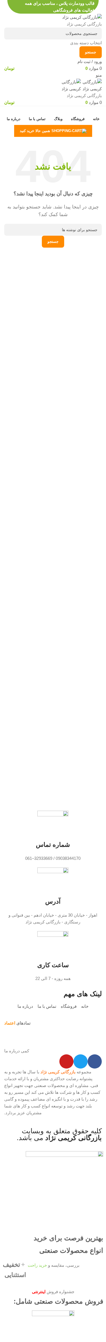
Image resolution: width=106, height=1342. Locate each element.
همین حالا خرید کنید (35, 131)
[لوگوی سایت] (82, 16)
